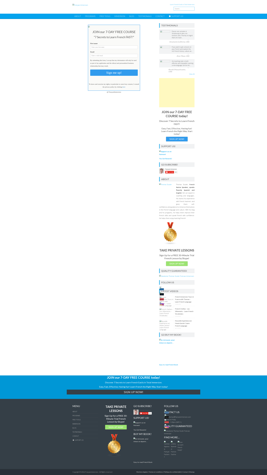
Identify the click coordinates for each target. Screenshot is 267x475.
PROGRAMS (90, 16)
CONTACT (160, 16)
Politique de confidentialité (172, 472)
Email (92, 52)
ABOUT (77, 16)
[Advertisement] (177, 92)
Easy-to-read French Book (168, 365)
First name (94, 43)
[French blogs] (170, 244)
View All (192, 74)
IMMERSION (119, 16)
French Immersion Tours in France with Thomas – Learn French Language (184, 299)
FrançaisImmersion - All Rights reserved (98, 472)
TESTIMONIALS (144, 16)
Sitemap (192, 472)
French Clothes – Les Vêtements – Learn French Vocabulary (184, 311)
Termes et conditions (156, 472)
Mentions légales (142, 472)
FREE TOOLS (104, 16)
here (124, 87)
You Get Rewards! (165, 159)
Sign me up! (114, 72)
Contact (185, 472)
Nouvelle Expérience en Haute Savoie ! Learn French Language (183, 323)
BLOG (131, 16)
